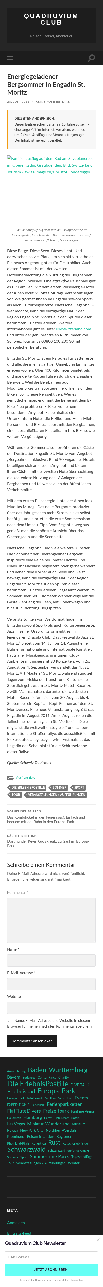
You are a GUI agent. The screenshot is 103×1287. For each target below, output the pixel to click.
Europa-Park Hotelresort (24, 1098)
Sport (79, 787)
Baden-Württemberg (58, 1070)
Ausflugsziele (25, 777)
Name (13, 949)
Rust (54, 1143)
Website (14, 997)
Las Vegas (16, 1124)
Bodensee (29, 1077)
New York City (32, 1130)
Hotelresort (62, 1118)
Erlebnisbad (21, 1091)
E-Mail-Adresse (21, 973)
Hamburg (33, 1117)
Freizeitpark (56, 1111)
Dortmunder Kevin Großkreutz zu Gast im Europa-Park (48, 841)
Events (81, 1098)
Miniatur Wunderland (48, 1124)
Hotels (75, 1118)
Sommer (59, 787)
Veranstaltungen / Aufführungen (56, 794)
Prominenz (16, 1137)
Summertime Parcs (49, 1156)
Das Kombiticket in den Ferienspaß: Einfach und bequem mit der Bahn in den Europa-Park (46, 817)
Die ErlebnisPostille (28, 787)
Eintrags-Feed (19, 1233)
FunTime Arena (82, 1111)
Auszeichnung (16, 1071)
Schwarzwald (26, 1150)
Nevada (12, 1130)
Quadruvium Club (51, 19)
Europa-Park (56, 1091)
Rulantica (39, 1143)
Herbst (48, 1118)
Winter (74, 1163)
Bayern (13, 1077)
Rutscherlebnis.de (75, 1143)
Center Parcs (47, 1077)
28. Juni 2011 (18, 101)
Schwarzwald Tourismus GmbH (68, 1150)
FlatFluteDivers (24, 1111)
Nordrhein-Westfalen (62, 1130)
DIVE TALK (80, 1085)
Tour (16, 794)
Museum (79, 1124)
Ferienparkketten (65, 1104)
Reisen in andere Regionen (49, 1137)
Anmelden (16, 1223)
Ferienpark (38, 1105)
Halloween (14, 1118)
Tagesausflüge (82, 1157)
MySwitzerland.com (73, 329)
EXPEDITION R (18, 1104)
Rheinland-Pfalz (18, 1143)
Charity (63, 1077)
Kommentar (17, 893)
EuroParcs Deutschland (58, 1098)
